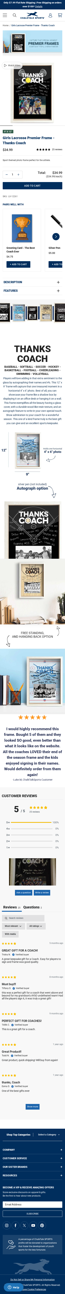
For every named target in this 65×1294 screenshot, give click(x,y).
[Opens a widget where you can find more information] (13, 1287)
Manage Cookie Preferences (32, 1289)
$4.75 (9, 256)
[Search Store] (14, 15)
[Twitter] (24, 1225)
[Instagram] (7, 1225)
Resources (10, 1175)
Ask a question (23, 892)
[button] (5, 15)
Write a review (42, 892)
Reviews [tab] (11, 907)
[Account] (50, 15)
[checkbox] (10, 934)
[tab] (32, 908)
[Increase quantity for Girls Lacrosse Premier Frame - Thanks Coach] (18, 174)
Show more (32, 1106)
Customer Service (15, 1158)
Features (11, 290)
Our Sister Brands (15, 1166)
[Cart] (60, 15)
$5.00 (52, 253)
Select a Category (47, 1134)
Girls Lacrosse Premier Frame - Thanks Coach (29, 140)
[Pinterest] (42, 1225)
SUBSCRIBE (33, 1213)
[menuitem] (50, 15)
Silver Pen (54, 247)
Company (9, 1149)
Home (5, 25)
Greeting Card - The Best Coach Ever (20, 249)
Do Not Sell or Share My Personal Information (32, 1279)
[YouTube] (33, 1225)
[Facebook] (16, 1225)
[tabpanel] (32, 1014)
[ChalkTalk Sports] (32, 15)
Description (13, 282)
